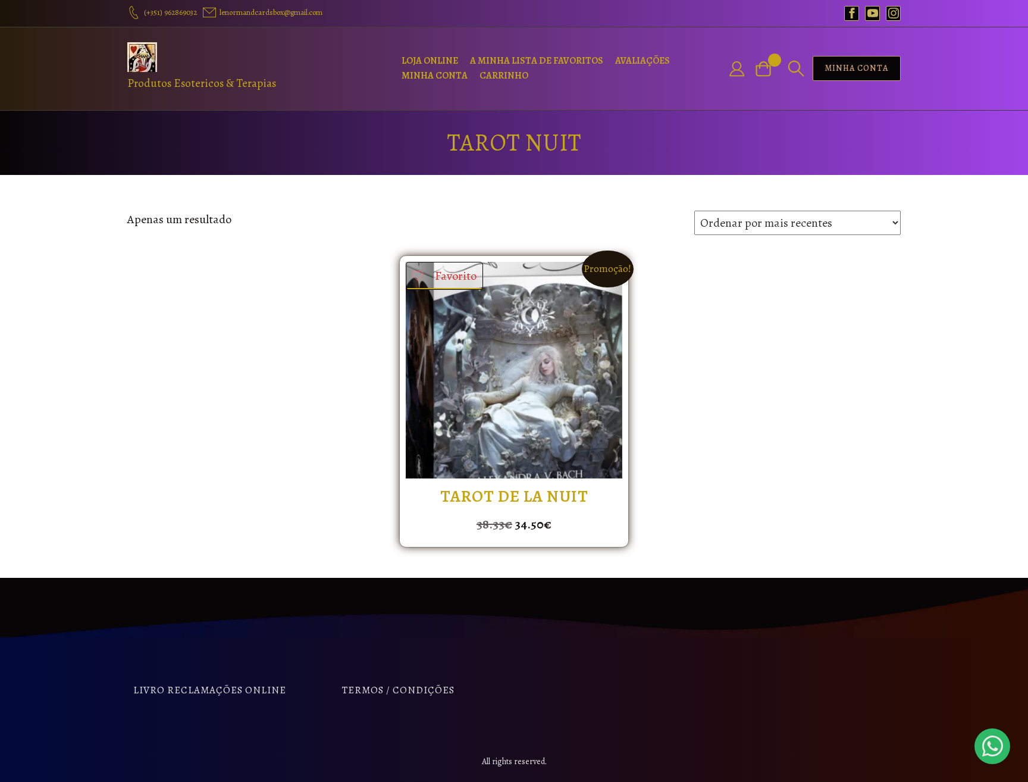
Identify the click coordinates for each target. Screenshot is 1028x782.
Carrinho (503, 75)
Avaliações (642, 60)
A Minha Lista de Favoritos (536, 60)
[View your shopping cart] (768, 69)
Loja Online (430, 60)
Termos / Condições (398, 690)
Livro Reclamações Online (209, 690)
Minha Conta (435, 75)
